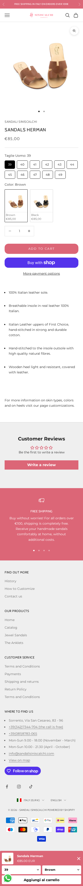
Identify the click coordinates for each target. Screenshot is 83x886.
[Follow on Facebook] (7, 786)
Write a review (41, 465)
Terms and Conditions (22, 666)
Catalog (11, 627)
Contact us (13, 596)
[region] (41, 520)
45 (10, 173)
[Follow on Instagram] (19, 786)
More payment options (41, 273)
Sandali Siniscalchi (21, 121)
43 (60, 163)
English (56, 800)
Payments (13, 674)
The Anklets (14, 643)
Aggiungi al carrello (41, 880)
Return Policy (16, 689)
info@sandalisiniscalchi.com (31, 753)
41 (34, 163)
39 (10, 163)
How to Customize (20, 589)
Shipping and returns (22, 682)
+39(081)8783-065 (23, 734)
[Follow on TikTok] (31, 786)
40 (22, 163)
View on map (19, 760)
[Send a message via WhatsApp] (7, 878)
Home (10, 620)
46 (23, 173)
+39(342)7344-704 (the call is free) (36, 727)
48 (48, 173)
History (10, 581)
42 (47, 163)
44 (72, 163)
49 (60, 173)
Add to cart (41, 248)
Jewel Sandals (16, 635)
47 (35, 173)
